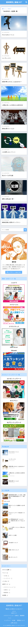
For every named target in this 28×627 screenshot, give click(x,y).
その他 (6, 575)
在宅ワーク (6, 584)
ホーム (14, 611)
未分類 (5, 595)
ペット (5, 572)
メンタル (5, 581)
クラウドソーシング (9, 587)
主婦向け (7, 589)
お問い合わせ (14, 622)
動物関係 (7, 592)
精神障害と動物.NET (14, 2)
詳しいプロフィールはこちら (14, 272)
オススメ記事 (6, 569)
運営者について (21, 620)
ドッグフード (8, 578)
